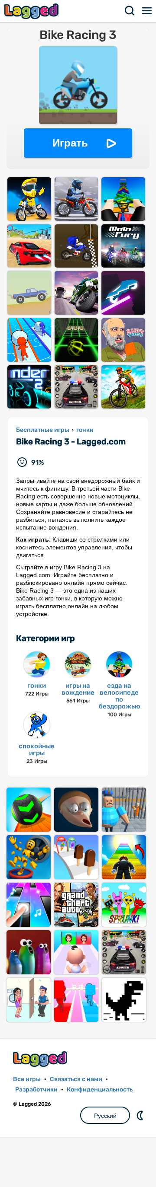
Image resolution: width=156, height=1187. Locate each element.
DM (141, 1115)
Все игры (27, 1079)
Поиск (130, 11)
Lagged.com (41, 1059)
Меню (147, 11)
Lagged (32, 11)
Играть (70, 143)
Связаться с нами (76, 1079)
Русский (105, 1115)
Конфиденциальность (100, 1089)
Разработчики (36, 1089)
